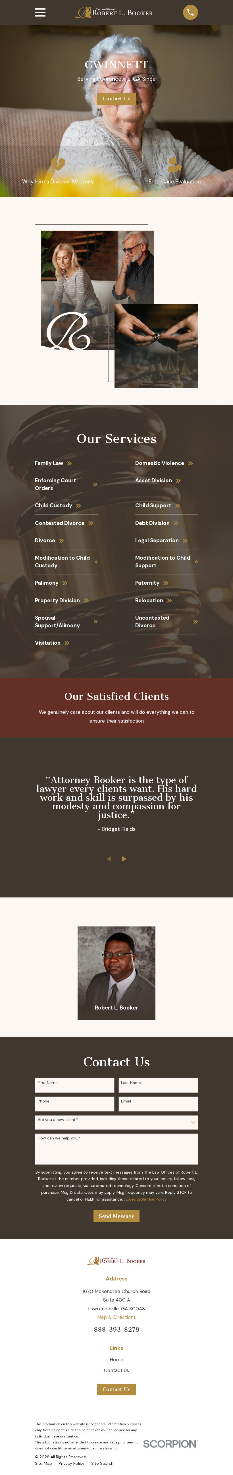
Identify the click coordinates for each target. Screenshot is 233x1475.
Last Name (131, 1082)
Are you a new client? (58, 1119)
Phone (43, 1101)
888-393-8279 (117, 1329)
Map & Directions (116, 1317)
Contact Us (116, 99)
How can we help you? (59, 1138)
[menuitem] (43, 1463)
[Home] (114, 12)
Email (126, 1101)
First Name (48, 1082)
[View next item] (124, 859)
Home (116, 1359)
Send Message (116, 1216)
